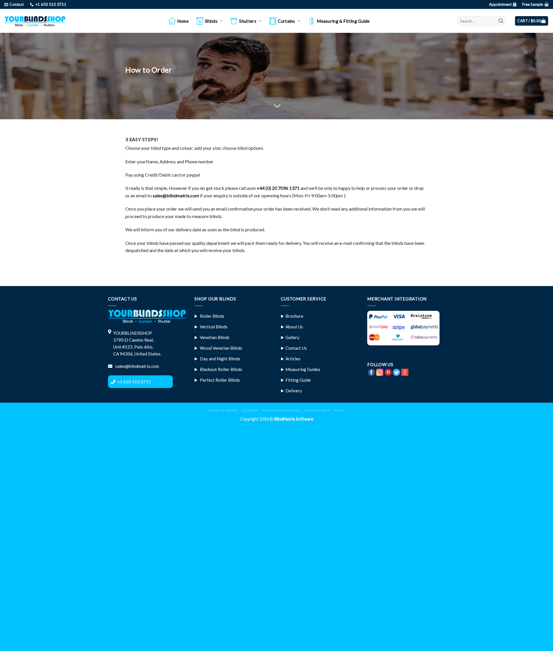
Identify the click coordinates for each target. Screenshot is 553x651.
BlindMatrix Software (293, 419)
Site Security (317, 410)
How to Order (223, 410)
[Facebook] (371, 371)
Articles (292, 358)
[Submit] (501, 21)
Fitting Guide (298, 380)
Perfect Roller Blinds (220, 380)
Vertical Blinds (214, 326)
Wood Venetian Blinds (221, 348)
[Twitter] (396, 371)
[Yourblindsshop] (34, 21)
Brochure (294, 316)
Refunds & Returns (281, 410)
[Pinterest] (388, 371)
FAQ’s (339, 410)
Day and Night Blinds (220, 358)
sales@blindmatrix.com (136, 366)
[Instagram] (380, 371)
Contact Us (296, 348)
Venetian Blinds (215, 337)
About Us (294, 326)
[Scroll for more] (276, 106)
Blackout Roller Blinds (221, 369)
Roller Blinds (212, 316)
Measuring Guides (302, 369)
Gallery (292, 337)
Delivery (293, 390)
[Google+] (405, 371)
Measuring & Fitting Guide (343, 21)
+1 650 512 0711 (134, 381)
